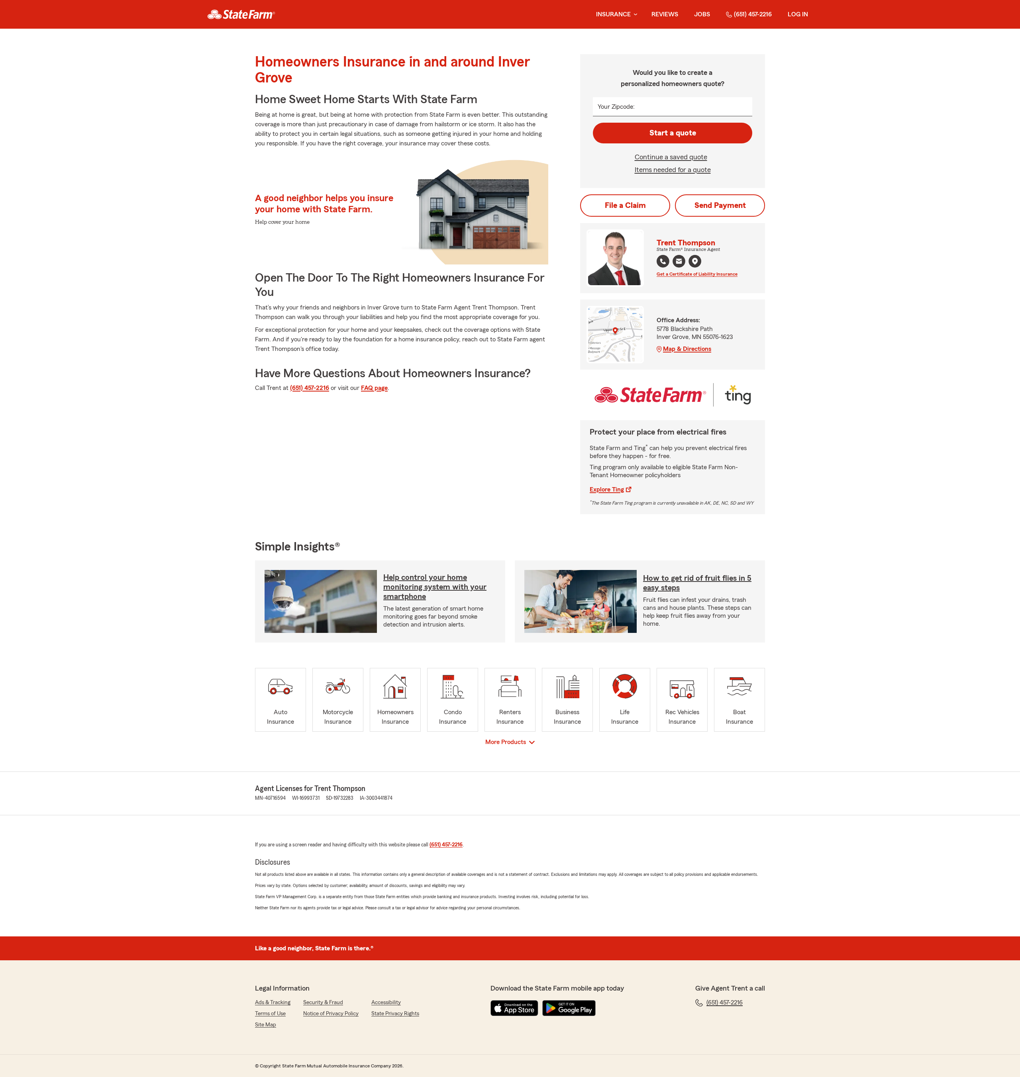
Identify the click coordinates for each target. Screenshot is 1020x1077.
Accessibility (386, 1002)
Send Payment (720, 206)
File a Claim (625, 206)
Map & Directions (687, 349)
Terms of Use (270, 1013)
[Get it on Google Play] (569, 1008)
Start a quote (672, 133)
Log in (798, 14)
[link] (241, 14)
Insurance (613, 14)
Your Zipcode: (616, 107)
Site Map (265, 1025)
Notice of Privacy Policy (331, 1013)
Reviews (664, 14)
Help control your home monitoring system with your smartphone (434, 587)
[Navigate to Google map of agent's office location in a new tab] (694, 261)
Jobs (702, 14)
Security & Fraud (323, 1002)
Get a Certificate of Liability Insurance (697, 274)
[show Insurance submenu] (634, 15)
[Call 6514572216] (663, 261)
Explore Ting (607, 489)
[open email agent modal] (679, 262)
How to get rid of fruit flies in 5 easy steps (697, 583)
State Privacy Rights (395, 1013)
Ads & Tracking (272, 1002)
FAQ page (374, 388)
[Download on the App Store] (514, 1008)
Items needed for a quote (673, 169)
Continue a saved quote (671, 157)
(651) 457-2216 (753, 14)
